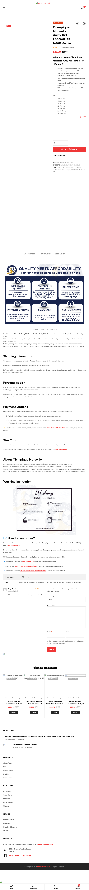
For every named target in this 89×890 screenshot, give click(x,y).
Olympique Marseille (73, 165)
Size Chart (60, 253)
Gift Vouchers (8, 770)
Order (14, 712)
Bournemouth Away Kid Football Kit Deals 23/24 (34, 702)
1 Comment (20, 739)
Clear (84, 117)
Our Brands (7, 823)
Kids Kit (65, 168)
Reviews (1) (45, 253)
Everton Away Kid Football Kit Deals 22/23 (75, 702)
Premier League (16, 698)
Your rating (51, 596)
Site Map (6, 774)
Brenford (49, 698)
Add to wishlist (60, 155)
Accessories (7, 778)
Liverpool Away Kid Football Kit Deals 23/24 (13, 702)
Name (49, 632)
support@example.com (45, 845)
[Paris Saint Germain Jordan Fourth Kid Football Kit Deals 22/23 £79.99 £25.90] (84, 23)
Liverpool (8, 698)
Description (29, 253)
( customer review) (67, 47)
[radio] (72, 99)
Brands (5, 767)
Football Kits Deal (43, 867)
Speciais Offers (8, 820)
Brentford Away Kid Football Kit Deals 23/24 (54, 702)
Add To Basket (71, 149)
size (54, 96)
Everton (70, 698)
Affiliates (6, 831)
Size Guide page (61, 449)
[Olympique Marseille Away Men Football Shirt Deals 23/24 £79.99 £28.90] (78, 23)
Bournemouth (29, 698)
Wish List (6, 799)
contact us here (14, 545)
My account (7, 791)
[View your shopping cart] (82, 8)
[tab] (29, 254)
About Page (7, 763)
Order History (8, 795)
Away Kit (59, 168)
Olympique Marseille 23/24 (62, 170)
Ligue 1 (63, 165)
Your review (51, 605)
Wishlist (6, 806)
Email (68, 632)
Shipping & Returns (10, 827)
